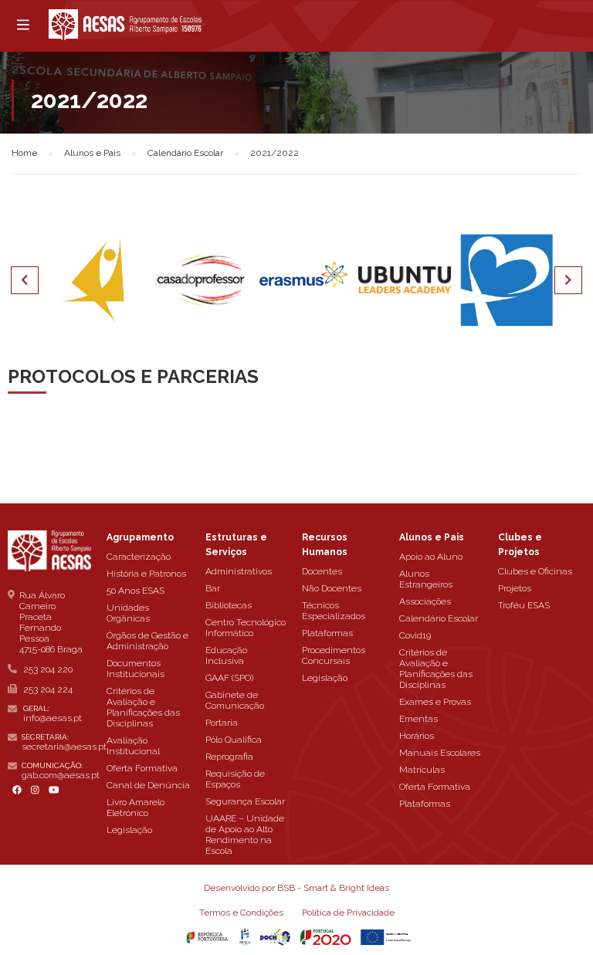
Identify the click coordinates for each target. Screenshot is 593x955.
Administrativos (238, 571)
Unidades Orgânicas (128, 613)
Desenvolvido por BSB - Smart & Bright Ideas (296, 887)
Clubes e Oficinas (535, 571)
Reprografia (229, 756)
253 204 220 (48, 669)
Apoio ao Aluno (431, 556)
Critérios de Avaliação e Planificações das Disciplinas (143, 707)
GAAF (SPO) (229, 677)
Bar (212, 588)
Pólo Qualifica (233, 739)
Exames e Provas (435, 701)
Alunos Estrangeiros (425, 579)
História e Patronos (146, 573)
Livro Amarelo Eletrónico (135, 807)
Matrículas (422, 769)
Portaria (221, 722)
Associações (425, 601)
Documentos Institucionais (135, 668)
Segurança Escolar (245, 801)
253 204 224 (48, 689)
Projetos (514, 588)
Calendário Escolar (438, 618)
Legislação (129, 830)
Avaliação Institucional (133, 746)
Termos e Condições (241, 912)
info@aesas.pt (52, 718)
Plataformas (327, 633)
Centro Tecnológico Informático (245, 627)
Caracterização (139, 556)
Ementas (418, 718)
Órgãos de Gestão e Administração (147, 641)
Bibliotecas (228, 605)
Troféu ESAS (524, 605)
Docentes (322, 571)
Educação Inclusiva (226, 655)
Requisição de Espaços (235, 779)
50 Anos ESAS (135, 590)
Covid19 (415, 635)
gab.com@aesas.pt (61, 775)
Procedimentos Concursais (333, 655)
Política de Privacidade (348, 912)
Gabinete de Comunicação (234, 700)
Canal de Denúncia (148, 785)
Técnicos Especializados (333, 610)
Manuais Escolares (439, 752)
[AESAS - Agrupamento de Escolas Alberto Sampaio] (125, 24)
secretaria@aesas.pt (64, 746)
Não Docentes (331, 588)
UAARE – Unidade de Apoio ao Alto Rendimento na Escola (244, 834)
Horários (416, 735)
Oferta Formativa (142, 768)
